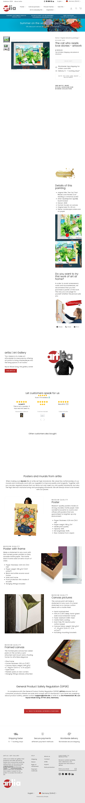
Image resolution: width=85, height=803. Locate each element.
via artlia (10, 371)
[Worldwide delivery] (69, 734)
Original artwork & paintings (69, 38)
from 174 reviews (41, 397)
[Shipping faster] (15, 734)
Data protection (49, 767)
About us (47, 756)
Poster (22, 7)
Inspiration (50, 10)
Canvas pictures (34, 7)
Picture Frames (49, 7)
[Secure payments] (42, 734)
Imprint (46, 764)
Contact (47, 759)
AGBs (46, 762)
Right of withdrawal (34, 765)
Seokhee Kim (60, 40)
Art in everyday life (36, 10)
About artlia (18, 1)
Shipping (67, 52)
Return (33, 762)
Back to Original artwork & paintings (44, 711)
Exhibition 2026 (8, 1)
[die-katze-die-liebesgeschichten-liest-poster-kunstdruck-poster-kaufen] (68, 311)
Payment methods (34, 770)
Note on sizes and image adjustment (68, 76)
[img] (42, 395)
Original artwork (8, 766)
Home (57, 38)
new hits (61, 7)
